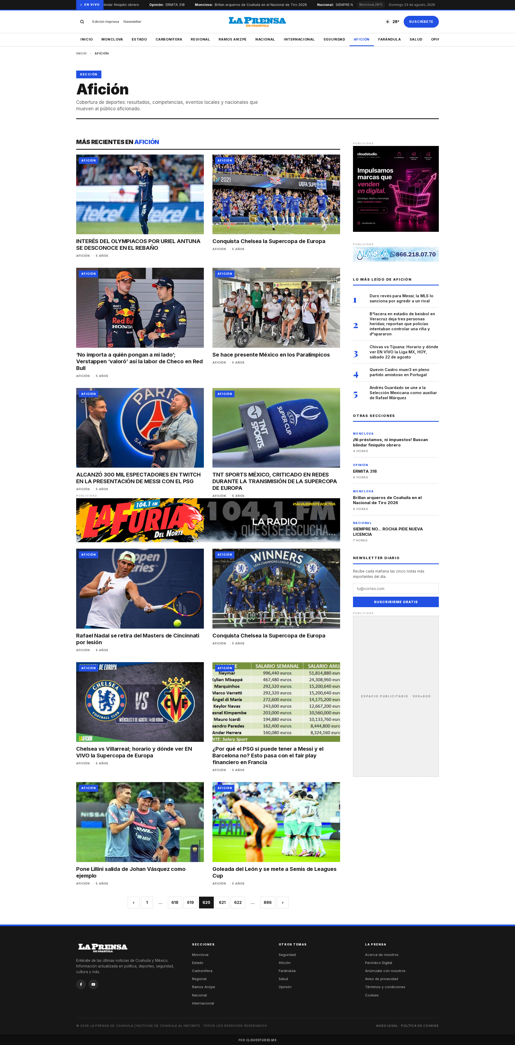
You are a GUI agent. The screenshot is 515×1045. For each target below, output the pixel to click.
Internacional (299, 39)
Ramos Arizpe (233, 39)
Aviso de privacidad (381, 979)
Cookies (372, 995)
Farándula (389, 39)
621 (222, 902)
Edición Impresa (105, 22)
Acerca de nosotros (382, 954)
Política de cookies (420, 1026)
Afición (362, 39)
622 (238, 902)
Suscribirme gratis (396, 602)
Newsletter (132, 22)
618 (174, 902)
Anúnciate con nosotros (385, 971)
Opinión (285, 987)
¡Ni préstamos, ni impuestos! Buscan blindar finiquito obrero (390, 442)
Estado (139, 39)
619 (190, 902)
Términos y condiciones (385, 987)
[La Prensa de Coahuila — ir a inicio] (257, 21)
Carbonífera (169, 39)
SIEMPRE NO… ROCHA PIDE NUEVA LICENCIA (388, 531)
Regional (200, 39)
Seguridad (334, 39)
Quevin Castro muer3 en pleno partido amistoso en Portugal (399, 372)
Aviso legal (387, 1026)
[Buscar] (82, 22)
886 (268, 902)
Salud (416, 39)
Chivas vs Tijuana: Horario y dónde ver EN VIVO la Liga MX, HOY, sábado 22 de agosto (404, 351)
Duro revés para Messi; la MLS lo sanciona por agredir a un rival (401, 298)
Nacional (265, 39)
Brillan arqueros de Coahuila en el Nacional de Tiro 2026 (247, 5)
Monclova (112, 39)
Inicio (86, 39)
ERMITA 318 (161, 5)
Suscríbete (421, 22)
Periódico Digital (378, 962)
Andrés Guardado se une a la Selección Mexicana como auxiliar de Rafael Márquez (403, 392)
